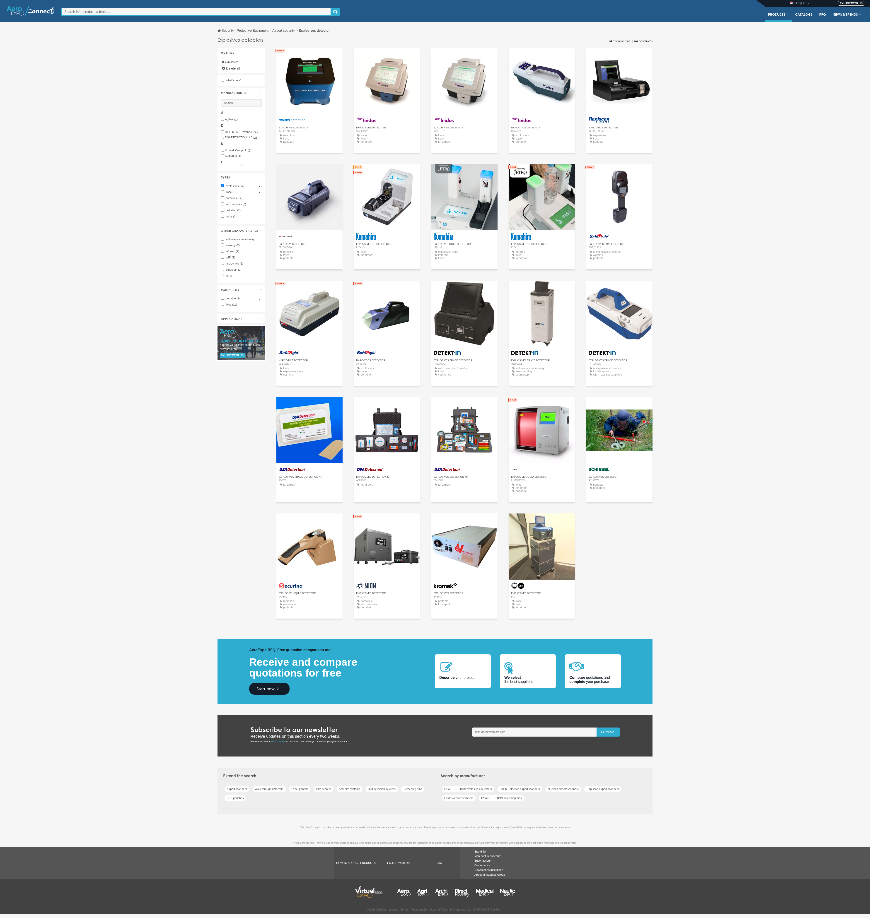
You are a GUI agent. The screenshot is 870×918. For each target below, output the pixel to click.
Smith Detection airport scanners (520, 789)
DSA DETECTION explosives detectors (468, 789)
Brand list (480, 851)
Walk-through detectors (269, 789)
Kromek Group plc (238, 150)
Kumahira (233, 156)
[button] (241, 93)
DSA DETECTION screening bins (501, 798)
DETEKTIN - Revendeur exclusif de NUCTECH (243, 132)
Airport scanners (237, 789)
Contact (619, 55)
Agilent (231, 119)
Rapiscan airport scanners (603, 789)
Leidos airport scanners (458, 798)
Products (776, 14)
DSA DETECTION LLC (241, 137)
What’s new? (233, 80)
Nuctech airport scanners (563, 789)
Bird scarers (323, 789)
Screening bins (413, 789)
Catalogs (803, 14)
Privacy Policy (278, 741)
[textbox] (196, 12)
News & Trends (845, 14)
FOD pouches (235, 798)
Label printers (299, 789)
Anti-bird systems (349, 789)
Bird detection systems (382, 789)
